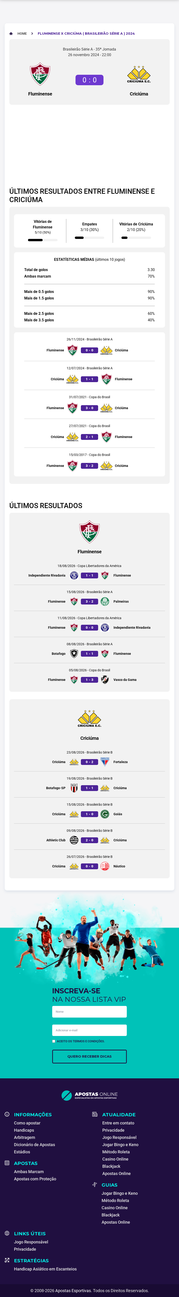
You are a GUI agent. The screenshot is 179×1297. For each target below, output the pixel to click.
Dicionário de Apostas (34, 1144)
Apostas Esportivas (73, 1290)
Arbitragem (24, 1137)
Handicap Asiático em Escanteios (45, 1268)
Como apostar (27, 1122)
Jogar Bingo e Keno (120, 1144)
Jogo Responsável (119, 1137)
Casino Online (115, 1159)
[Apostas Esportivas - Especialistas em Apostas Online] (89, 1095)
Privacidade (113, 1130)
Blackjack (111, 1166)
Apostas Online (116, 1173)
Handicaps (24, 1130)
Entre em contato (118, 1122)
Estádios (22, 1151)
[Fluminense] (40, 74)
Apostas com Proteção (35, 1178)
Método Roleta (116, 1151)
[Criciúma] (139, 74)
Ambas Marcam (29, 1171)
